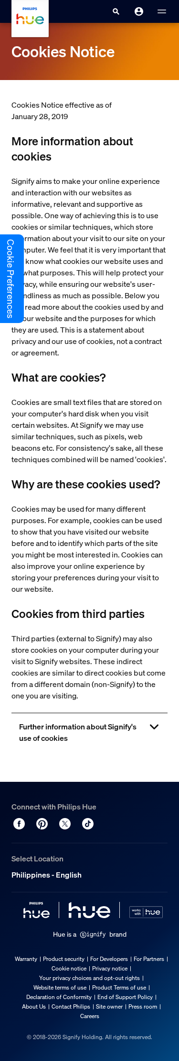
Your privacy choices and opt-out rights (89, 977)
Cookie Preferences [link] (10, 278)
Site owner (109, 1006)
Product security (63, 958)
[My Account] (139, 11)
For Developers (109, 958)
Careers (89, 1016)
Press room (142, 1006)
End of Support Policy (125, 996)
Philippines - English (46, 874)
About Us (34, 1006)
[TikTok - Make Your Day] (87, 823)
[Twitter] (65, 823)
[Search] (116, 11)
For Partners (149, 958)
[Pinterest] (42, 823)
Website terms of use (59, 987)
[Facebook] (19, 823)
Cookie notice (69, 968)
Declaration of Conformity (59, 996)
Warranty (26, 958)
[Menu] (162, 11)
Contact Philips (71, 1006)
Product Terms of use (119, 987)
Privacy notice (109, 968)
